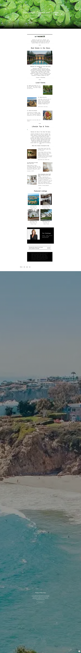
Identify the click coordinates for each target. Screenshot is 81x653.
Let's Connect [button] (40, 602)
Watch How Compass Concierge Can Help (40, 145)
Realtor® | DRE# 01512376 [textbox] (47, 236)
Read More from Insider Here (43, 159)
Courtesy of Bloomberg (40, 77)
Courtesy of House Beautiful (43, 185)
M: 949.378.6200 (45, 236)
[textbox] (40, 41)
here (36, 87)
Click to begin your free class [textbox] (34, 87)
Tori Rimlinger (46, 233)
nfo (46, 106)
